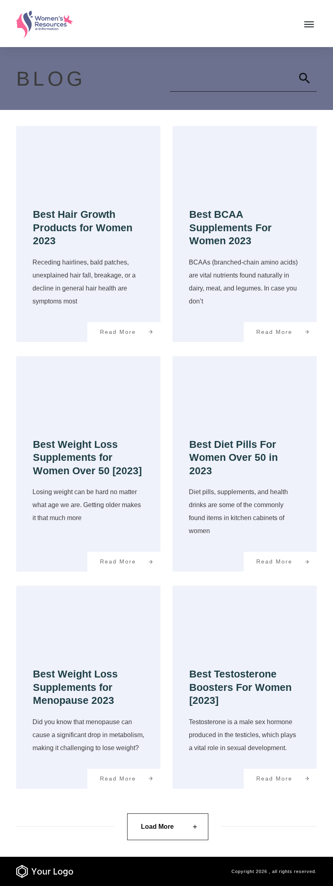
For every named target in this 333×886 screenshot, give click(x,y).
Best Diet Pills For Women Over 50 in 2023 (233, 457)
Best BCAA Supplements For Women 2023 (230, 227)
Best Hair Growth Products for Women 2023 (82, 227)
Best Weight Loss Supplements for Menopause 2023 (75, 687)
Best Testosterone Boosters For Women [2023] (240, 687)
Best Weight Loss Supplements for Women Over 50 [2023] (87, 457)
